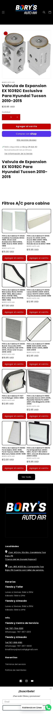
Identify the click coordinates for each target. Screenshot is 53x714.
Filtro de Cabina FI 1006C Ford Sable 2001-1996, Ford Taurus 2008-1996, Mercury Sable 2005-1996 (14, 451)
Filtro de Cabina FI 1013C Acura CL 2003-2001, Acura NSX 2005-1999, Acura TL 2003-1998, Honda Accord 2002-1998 (38, 240)
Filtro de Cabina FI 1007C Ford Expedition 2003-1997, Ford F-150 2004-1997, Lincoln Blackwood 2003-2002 (38, 452)
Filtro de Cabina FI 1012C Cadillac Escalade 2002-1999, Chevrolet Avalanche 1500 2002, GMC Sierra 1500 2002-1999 (13, 241)
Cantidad (6, 112)
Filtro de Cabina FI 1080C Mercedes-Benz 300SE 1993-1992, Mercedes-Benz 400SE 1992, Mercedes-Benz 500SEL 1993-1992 (13, 295)
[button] (3, 12)
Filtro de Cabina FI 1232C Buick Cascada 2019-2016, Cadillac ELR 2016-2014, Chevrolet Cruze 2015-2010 (13, 348)
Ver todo (26, 477)
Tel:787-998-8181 (13, 642)
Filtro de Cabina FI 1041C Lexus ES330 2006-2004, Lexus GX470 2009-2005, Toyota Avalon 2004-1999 (39, 293)
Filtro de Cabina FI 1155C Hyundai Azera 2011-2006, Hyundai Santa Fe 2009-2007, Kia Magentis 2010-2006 (39, 400)
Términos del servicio (15, 664)
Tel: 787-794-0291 (14, 628)
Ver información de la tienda (18, 153)
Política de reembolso (15, 670)
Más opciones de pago (26, 140)
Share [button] (7, 185)
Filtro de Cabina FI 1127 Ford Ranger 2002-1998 (13, 397)
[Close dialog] (51, 688)
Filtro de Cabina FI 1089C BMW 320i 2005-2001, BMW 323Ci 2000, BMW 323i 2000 (38, 347)
